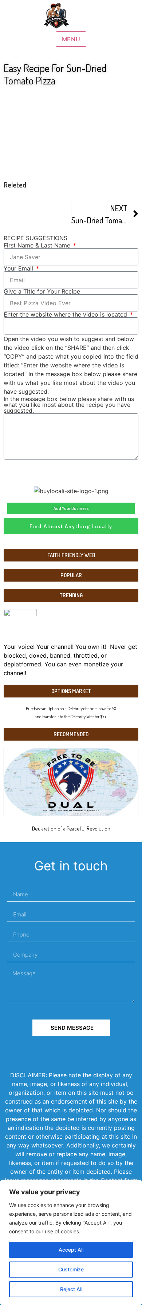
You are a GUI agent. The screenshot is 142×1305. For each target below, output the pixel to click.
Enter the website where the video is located (66, 314)
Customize (71, 1269)
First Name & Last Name (38, 245)
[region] (71, 1242)
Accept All (71, 1250)
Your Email (19, 268)
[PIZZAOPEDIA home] (71, 16)
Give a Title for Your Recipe (42, 291)
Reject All (71, 1289)
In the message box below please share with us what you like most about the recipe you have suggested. (69, 404)
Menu (71, 39)
